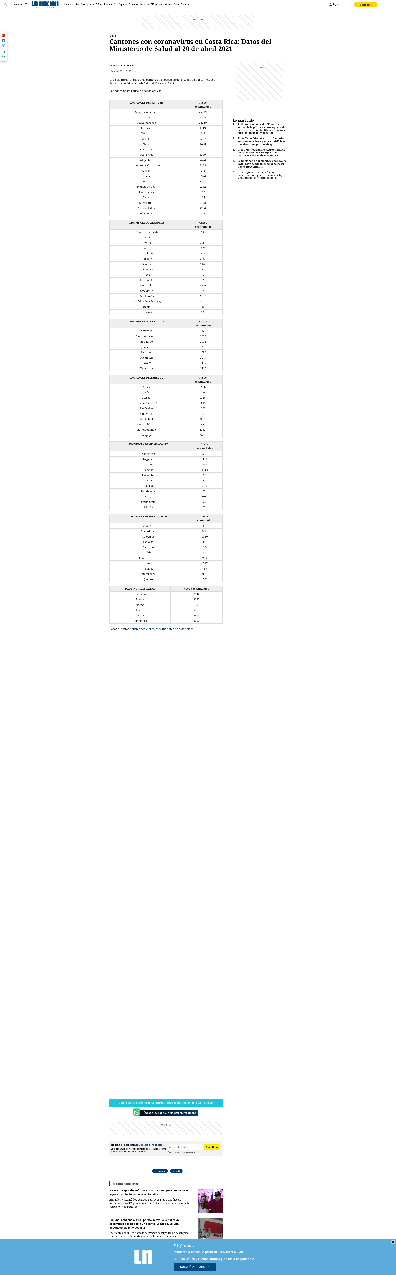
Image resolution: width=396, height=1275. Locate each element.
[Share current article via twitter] (3, 46)
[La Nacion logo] (45, 4)
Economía (133, 4)
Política (108, 4)
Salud (112, 36)
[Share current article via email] (3, 35)
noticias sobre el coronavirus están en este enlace (162, 629)
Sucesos (144, 4)
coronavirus (160, 1171)
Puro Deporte (120, 4)
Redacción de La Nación (124, 65)
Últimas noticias (71, 4)
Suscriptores (87, 4)
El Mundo (185, 4)
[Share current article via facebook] (3, 41)
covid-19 (176, 1171)
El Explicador (157, 4)
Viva (176, 4)
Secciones (18, 4)
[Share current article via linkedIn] (3, 51)
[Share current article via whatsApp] (3, 57)
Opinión (169, 4)
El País (99, 4)
